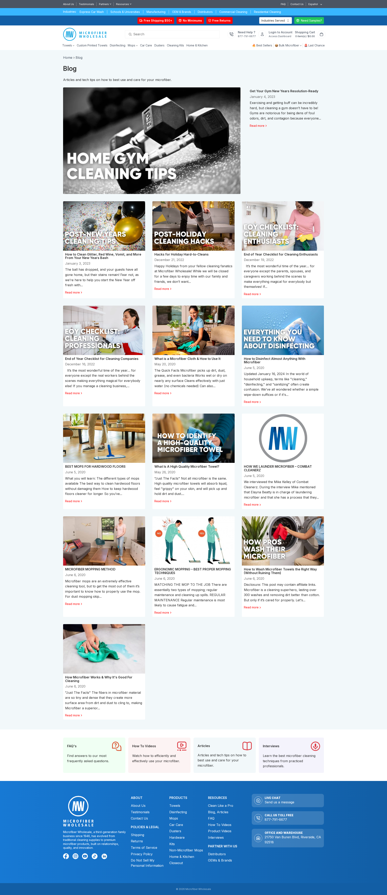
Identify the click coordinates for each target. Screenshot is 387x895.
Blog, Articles (218, 812)
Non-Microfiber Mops (186, 850)
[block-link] (94, 755)
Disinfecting (178, 812)
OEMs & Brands (220, 860)
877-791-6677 (276, 819)
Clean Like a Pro (220, 806)
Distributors (217, 854)
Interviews (216, 837)
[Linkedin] (104, 856)
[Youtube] (85, 856)
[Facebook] (66, 856)
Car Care (176, 825)
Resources (122, 4)
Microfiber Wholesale (198, 889)
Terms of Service (144, 847)
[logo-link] (86, 34)
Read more (257, 125)
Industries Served (273, 20)
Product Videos (219, 831)
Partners (104, 4)
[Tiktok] (95, 856)
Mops (173, 818)
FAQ (283, 4)
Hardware (177, 837)
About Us (68, 4)
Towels (174, 806)
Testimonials (86, 4)
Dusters (175, 831)
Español (313, 4)
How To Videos (219, 825)
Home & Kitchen (181, 856)
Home (67, 58)
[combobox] (314, 4)
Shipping (137, 835)
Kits (172, 844)
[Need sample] (309, 20)
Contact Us (297, 4)
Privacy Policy (141, 854)
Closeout (176, 863)
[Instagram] (76, 856)
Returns (137, 841)
